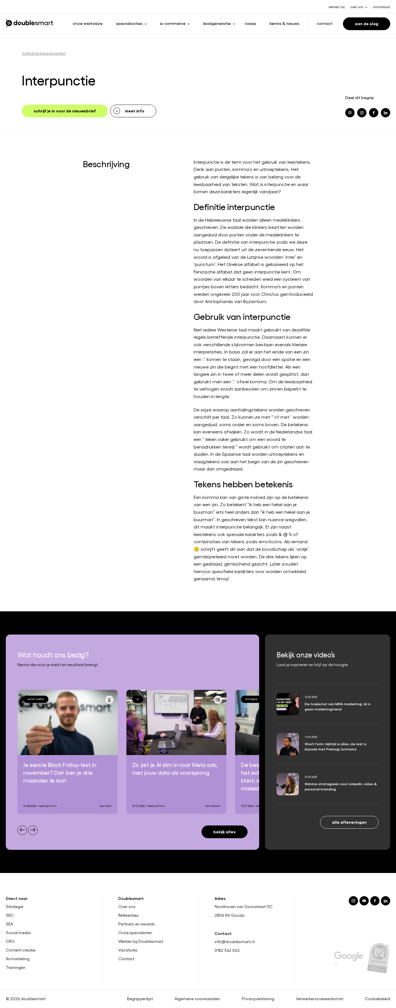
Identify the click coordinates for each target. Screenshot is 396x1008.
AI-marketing (18, 959)
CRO (10, 941)
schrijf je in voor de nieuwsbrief (65, 110)
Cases (250, 23)
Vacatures (127, 950)
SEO (10, 915)
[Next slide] (33, 830)
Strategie (14, 907)
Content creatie (20, 950)
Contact (325, 23)
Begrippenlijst (140, 999)
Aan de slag (366, 23)
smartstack (381, 6)
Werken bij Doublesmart (140, 941)
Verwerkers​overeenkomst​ (319, 999)
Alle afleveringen (349, 821)
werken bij (336, 6)
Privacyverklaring (258, 999)
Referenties (128, 915)
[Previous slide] (22, 830)
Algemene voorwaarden (197, 999)
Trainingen (16, 967)
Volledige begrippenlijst (44, 53)
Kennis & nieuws (284, 23)
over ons (356, 6)
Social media (18, 933)
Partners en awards (136, 924)
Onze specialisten (135, 933)
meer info (134, 110)
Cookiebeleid (377, 999)
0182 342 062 (227, 950)
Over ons (126, 907)
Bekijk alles (224, 831)
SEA (9, 924)
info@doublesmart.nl (235, 941)
